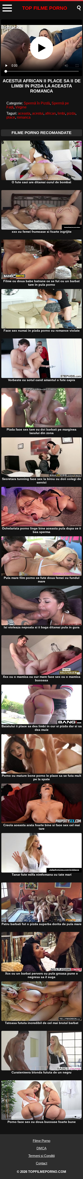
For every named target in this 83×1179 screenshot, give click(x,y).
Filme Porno (41, 1141)
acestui (37, 113)
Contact (41, 1163)
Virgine (21, 107)
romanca (24, 117)
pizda (71, 113)
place (10, 117)
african (50, 113)
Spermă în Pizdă (37, 103)
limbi (61, 113)
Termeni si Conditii (41, 1156)
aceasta (24, 113)
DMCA (41, 1148)
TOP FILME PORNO (44, 8)
